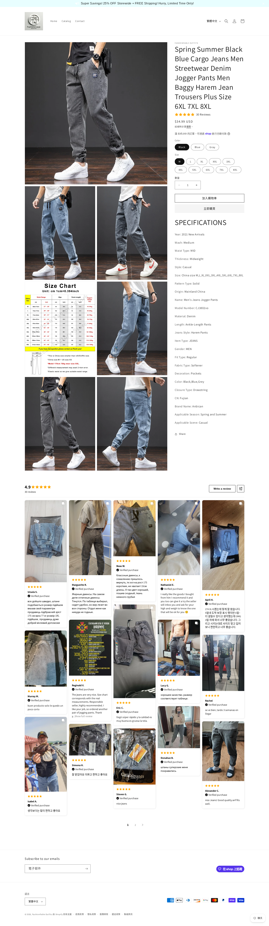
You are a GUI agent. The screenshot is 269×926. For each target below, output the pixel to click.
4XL (181, 169)
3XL (228, 161)
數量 (177, 177)
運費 (188, 126)
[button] (226, 21)
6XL (208, 169)
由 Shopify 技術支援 (62, 914)
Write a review (222, 488)
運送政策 (116, 914)
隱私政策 (91, 914)
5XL (194, 169)
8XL (235, 169)
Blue (197, 147)
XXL (215, 161)
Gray (212, 147)
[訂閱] (86, 868)
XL (202, 161)
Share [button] (182, 433)
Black (182, 147)
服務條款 (104, 914)
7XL (222, 169)
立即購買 (209, 208)
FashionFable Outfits (42, 914)
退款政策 (79, 914)
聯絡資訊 (128, 914)
